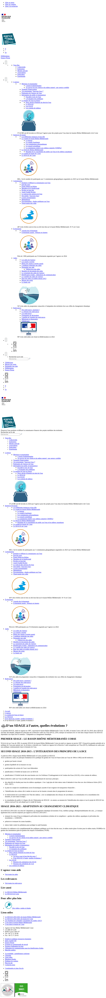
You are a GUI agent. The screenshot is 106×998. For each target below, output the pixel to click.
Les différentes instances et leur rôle (33, 137)
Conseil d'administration (33, 86)
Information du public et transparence (34, 95)
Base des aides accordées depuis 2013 (34, 278)
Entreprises (21, 69)
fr (5, 49)
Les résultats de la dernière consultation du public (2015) (23, 921)
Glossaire (8, 955)
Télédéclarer (26, 321)
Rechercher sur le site (16, 357)
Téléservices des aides (33, 269)
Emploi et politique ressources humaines (18, 939)
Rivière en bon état (28, 190)
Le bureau (29, 140)
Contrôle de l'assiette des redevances (33, 317)
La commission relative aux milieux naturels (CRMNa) (43, 148)
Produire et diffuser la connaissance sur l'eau (36, 183)
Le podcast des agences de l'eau (32, 194)
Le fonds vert (26, 282)
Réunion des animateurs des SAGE (24, 862)
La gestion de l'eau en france (31, 100)
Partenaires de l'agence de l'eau (32, 93)
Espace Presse (5, 58)
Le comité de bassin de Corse (31, 153)
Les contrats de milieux (33, 108)
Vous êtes (16, 65)
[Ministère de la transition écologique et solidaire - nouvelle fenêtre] (6, 23)
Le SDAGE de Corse (29, 155)
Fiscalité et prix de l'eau (33, 97)
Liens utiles (8, 957)
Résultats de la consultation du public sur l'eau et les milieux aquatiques (49, 152)
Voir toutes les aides (11, 874)
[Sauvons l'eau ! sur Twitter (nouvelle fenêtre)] (14, 344)
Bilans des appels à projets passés (32, 263)
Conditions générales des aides (32, 265)
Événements (17, 229)
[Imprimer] (3, 728)
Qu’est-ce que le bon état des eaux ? (25, 856)
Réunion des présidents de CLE (23, 864)
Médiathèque (26, 199)
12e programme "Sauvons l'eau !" (33, 91)
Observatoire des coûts (29, 203)
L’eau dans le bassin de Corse (14, 924)
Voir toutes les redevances (13, 883)
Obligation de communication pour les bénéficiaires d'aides (24, 948)
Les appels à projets (28, 262)
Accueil (7, 711)
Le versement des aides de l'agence (33, 273)
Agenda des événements (29, 231)
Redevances (17, 308)
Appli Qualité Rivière (29, 192)
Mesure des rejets (27, 280)
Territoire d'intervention (29, 89)
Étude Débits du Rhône (29, 186)
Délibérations (5, 56)
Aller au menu (9, 2)
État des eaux (26, 185)
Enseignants (21, 76)
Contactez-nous (10, 965)
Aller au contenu (10, 4)
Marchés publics (10, 950)
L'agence (16, 82)
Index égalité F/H (10, 941)
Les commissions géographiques (36, 144)
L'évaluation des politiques (34, 99)
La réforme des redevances (30, 312)
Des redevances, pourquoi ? (31, 310)
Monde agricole (22, 71)
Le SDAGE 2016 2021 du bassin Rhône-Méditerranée (23, 917)
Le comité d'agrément (33, 142)
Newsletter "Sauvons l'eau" (30, 196)
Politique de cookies (11, 961)
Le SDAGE (30, 104)
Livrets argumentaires (29, 198)
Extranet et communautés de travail (16, 944)
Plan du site (9, 963)
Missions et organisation (29, 84)
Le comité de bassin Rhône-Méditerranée (35, 138)
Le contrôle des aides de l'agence (32, 277)
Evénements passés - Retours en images (34, 232)
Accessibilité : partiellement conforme (17, 953)
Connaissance (17, 181)
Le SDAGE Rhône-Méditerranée (32, 150)
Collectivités (21, 67)
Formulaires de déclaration (30, 315)
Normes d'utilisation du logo (14, 946)
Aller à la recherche (11, 6)
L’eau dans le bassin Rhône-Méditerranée (18, 922)
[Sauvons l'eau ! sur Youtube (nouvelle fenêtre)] (14, 348)
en (6, 52)
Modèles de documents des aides (32, 271)
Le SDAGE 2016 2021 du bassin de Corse (19, 919)
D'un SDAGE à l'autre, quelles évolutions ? (19, 719)
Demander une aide (28, 267)
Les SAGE (29, 106)
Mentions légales (10, 959)
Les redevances (27, 313)
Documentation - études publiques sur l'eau (36, 201)
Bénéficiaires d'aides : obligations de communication (39, 275)
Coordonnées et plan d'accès (14, 968)
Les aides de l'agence (28, 260)
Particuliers (21, 74)
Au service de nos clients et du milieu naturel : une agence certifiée (47, 87)
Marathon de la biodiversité (30, 188)
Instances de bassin (19, 135)
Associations (21, 72)
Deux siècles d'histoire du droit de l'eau (38, 102)
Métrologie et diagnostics (30, 319)
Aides (15, 258)
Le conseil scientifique (33, 146)
